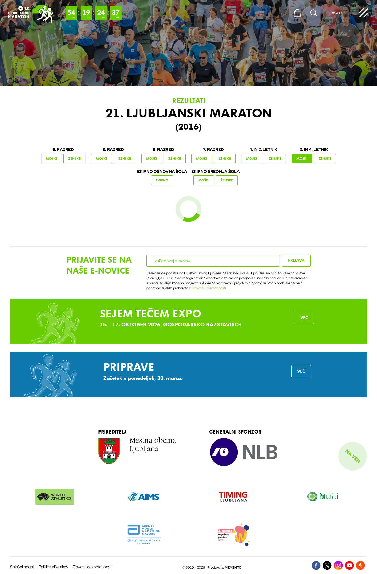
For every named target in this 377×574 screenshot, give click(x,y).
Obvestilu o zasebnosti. (209, 288)
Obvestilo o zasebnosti (92, 566)
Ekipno (162, 180)
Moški (51, 158)
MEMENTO (233, 567)
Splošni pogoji (22, 566)
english (337, 13)
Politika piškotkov (53, 566)
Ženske (74, 158)
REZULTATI (188, 100)
